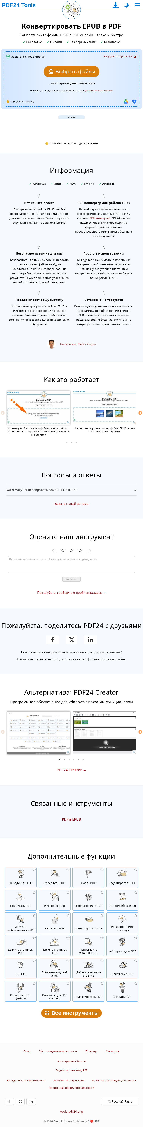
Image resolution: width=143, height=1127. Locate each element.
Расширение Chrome (71, 1061)
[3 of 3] (76, 442)
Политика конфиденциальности (114, 1080)
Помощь (91, 1051)
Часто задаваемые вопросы (58, 1051)
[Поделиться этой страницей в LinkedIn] (90, 639)
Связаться (113, 1051)
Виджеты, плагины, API (71, 1070)
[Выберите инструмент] (137, 5)
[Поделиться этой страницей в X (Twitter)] (71, 639)
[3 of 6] (69, 759)
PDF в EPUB (71, 819)
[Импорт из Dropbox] (134, 101)
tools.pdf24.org (71, 1111)
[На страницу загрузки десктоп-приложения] (116, 5)
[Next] (140, 413)
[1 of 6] (60, 759)
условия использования (99, 90)
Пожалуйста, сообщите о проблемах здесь (69, 593)
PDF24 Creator (69, 769)
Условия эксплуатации (68, 1080)
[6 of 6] (83, 759)
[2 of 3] (71, 442)
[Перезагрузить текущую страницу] (71, 10)
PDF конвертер (100, 218)
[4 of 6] (74, 759)
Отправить (71, 579)
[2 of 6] (64, 759)
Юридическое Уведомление (26, 1080)
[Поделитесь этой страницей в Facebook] (52, 639)
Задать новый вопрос (71, 504)
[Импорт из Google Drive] (126, 101)
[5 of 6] (78, 759)
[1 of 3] (67, 442)
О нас (27, 1051)
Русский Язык (122, 1101)
